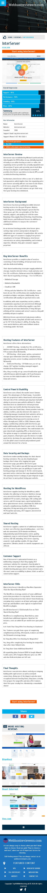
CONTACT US (33, 876)
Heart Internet (10, 789)
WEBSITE (14, 876)
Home (10, 37)
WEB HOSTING (33, 872)
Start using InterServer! (23, 51)
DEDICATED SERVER (33, 868)
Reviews (17, 37)
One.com (6, 818)
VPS (14, 868)
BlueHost (7, 759)
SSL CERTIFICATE (14, 872)
